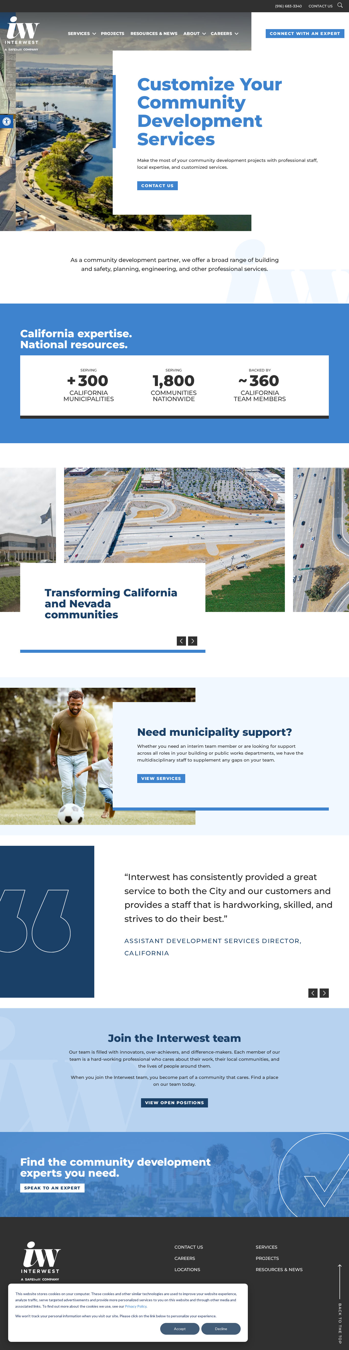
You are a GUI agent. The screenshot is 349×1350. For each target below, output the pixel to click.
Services (79, 33)
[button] (6, 121)
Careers (221, 33)
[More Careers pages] (236, 33)
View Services (161, 778)
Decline (221, 1329)
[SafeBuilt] (40, 1260)
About (191, 33)
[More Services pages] (94, 33)
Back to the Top (340, 1323)
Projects (112, 33)
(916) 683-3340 (288, 6)
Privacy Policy (135, 1306)
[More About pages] (204, 33)
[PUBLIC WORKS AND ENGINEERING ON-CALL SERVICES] (174, 540)
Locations (187, 1269)
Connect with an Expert (305, 33)
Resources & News (154, 33)
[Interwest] (22, 33)
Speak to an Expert (52, 1188)
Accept (180, 1329)
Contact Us (321, 6)
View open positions (174, 1102)
